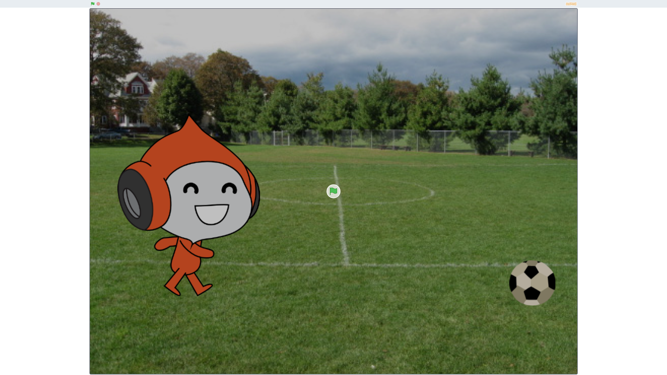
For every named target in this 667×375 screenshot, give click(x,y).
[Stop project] (98, 4)
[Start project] (93, 4)
